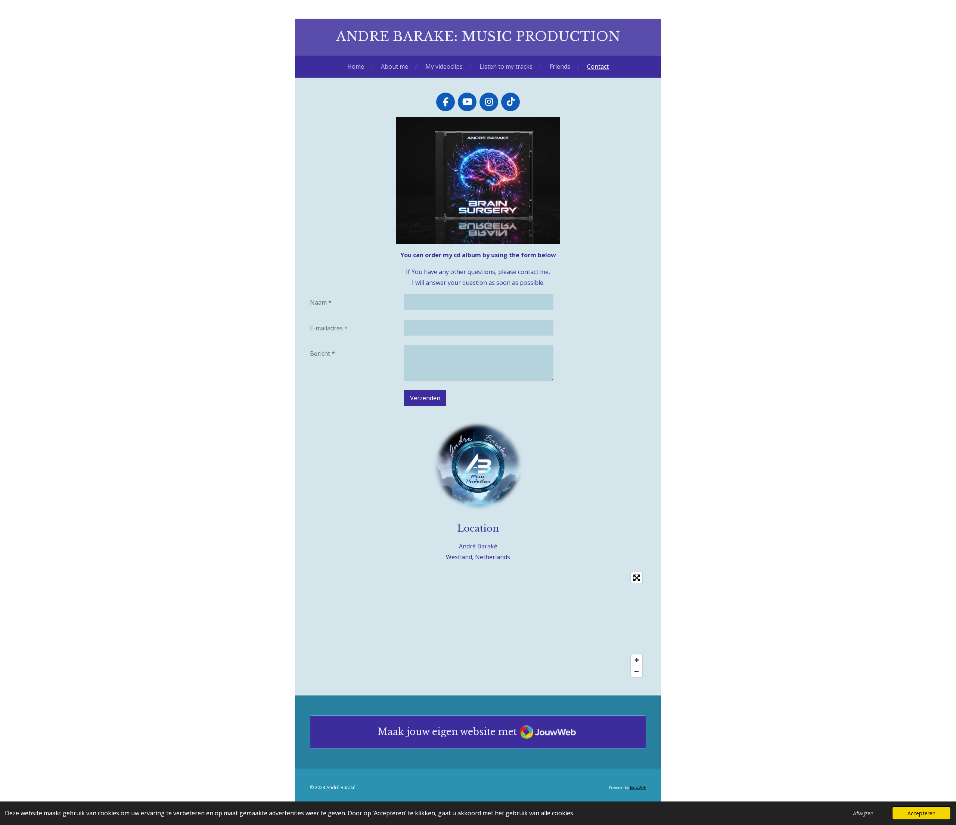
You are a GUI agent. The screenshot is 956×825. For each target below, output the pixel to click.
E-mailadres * (329, 328)
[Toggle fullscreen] (636, 577)
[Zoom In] (636, 660)
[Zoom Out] (636, 671)
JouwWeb (638, 787)
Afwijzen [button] (863, 813)
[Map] (478, 625)
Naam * (321, 302)
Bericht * (322, 353)
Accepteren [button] (921, 813)
